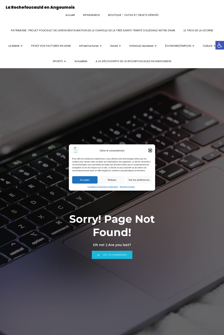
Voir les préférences (139, 179)
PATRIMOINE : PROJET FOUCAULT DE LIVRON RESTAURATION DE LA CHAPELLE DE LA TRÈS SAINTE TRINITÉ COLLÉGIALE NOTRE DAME (93, 30)
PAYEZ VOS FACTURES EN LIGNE (51, 46)
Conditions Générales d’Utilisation (103, 187)
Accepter (85, 179)
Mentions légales (127, 187)
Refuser (112, 179)
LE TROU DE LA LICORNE (198, 30)
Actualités (80, 61)
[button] (219, 45)
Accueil (70, 15)
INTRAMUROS (91, 15)
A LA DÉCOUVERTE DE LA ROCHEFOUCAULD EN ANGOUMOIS (133, 61)
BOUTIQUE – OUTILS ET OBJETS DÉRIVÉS (133, 15)
